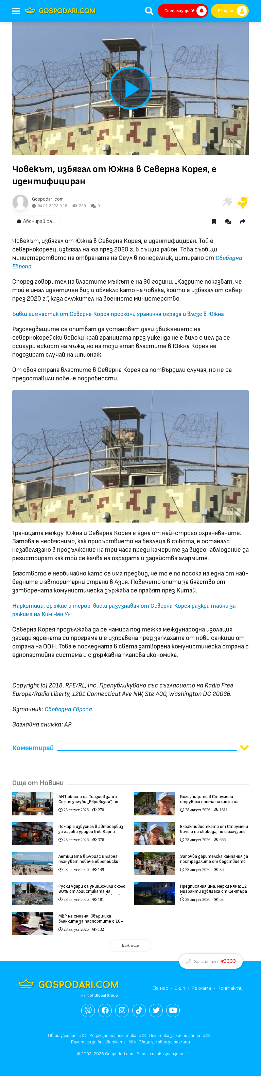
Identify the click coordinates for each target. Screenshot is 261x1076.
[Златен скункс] (243, 202)
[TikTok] (139, 1010)
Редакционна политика (112, 1035)
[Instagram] (122, 1010)
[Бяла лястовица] (226, 202)
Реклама (201, 988)
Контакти (230, 988)
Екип (180, 988)
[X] (156, 1010)
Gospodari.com (48, 199)
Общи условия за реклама (164, 1042)
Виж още (130, 945)
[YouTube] (173, 1010)
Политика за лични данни (174, 1035)
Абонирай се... (39, 221)
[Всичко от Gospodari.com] (20, 202)
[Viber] (88, 1010)
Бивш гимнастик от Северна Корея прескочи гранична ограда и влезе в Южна (118, 314)
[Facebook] (105, 1010)
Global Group (106, 995)
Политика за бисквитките (98, 1042)
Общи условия (62, 1035)
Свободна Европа (68, 709)
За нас (160, 988)
